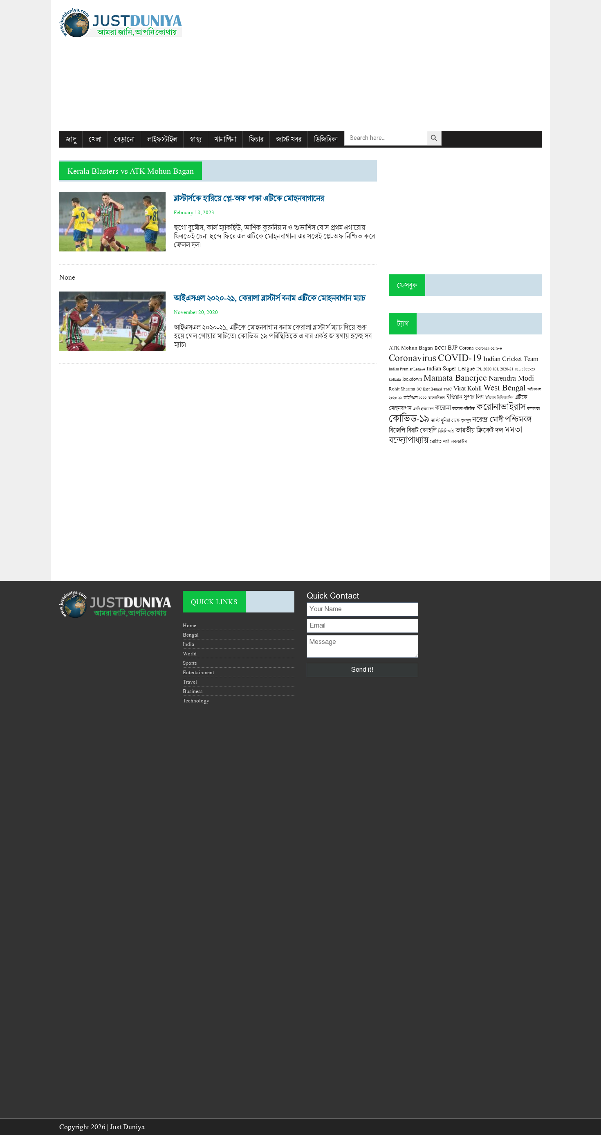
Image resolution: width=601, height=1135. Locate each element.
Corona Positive (488, 348)
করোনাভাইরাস (500, 406)
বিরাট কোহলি (421, 430)
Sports (190, 662)
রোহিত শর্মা (439, 441)
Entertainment (198, 672)
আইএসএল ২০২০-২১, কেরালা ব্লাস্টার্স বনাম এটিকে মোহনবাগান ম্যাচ (270, 298)
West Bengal (504, 387)
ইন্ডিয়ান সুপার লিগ (465, 396)
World (190, 653)
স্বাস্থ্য (196, 139)
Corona (466, 348)
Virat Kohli (467, 388)
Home (189, 625)
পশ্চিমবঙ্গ (518, 419)
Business (192, 691)
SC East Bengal (429, 389)
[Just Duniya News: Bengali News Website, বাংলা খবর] (135, 22)
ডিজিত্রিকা (326, 139)
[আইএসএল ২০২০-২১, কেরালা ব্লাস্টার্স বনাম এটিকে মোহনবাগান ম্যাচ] (112, 347)
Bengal (191, 634)
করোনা (443, 407)
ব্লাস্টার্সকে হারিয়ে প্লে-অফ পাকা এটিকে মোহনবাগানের (249, 198)
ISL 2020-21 (503, 369)
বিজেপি (397, 430)
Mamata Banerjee (455, 377)
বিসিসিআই (446, 430)
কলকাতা (533, 408)
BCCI (440, 347)
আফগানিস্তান (436, 397)
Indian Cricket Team (510, 358)
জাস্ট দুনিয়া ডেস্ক (445, 420)
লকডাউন (459, 441)
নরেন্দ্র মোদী (487, 419)
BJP (452, 347)
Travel (190, 681)
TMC (448, 389)
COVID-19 (460, 357)
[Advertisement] (383, 65)
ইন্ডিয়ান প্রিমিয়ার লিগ (499, 397)
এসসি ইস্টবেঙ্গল (423, 408)
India (188, 644)
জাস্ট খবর (288, 139)
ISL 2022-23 (525, 369)
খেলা (95, 139)
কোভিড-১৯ (409, 418)
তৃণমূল (466, 420)
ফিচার (256, 139)
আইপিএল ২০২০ (415, 397)
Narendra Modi (511, 377)
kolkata (395, 379)
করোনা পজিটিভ (463, 408)
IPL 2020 (483, 368)
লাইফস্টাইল (162, 139)
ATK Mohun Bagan (411, 347)
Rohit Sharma (402, 388)
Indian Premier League (407, 368)
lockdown (412, 379)
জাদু (70, 139)
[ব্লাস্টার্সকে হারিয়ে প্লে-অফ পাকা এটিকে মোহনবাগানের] (112, 247)
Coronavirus (412, 357)
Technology (196, 700)
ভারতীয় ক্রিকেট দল (479, 430)
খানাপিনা (225, 139)
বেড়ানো (124, 139)
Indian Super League (450, 368)
